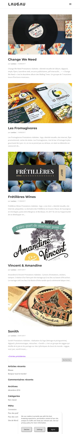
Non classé (12, 400)
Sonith (13, 331)
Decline (26, 429)
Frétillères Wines (22, 197)
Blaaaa (10, 370)
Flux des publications (16, 413)
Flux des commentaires (17, 417)
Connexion (12, 409)
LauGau (13, 64)
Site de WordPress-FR (16, 420)
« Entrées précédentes (17, 356)
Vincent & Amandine (25, 265)
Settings (39, 429)
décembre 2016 (14, 390)
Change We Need (22, 59)
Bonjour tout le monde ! (17, 374)
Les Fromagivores (22, 128)
